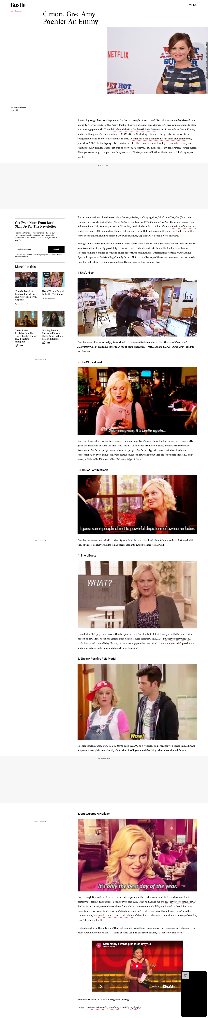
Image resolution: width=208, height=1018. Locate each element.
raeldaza (114, 1007)
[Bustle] (18, 5)
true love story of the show (179, 901)
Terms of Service (57, 255)
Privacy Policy (23, 256)
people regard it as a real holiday (116, 915)
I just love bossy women (176, 638)
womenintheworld (97, 1007)
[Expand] (184, 973)
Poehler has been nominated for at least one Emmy (158, 138)
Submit (56, 249)
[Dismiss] (203, 973)
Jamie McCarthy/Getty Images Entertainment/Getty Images (207, 60)
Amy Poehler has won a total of (137, 124)
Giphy (133, 1007)
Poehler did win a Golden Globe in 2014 (135, 129)
